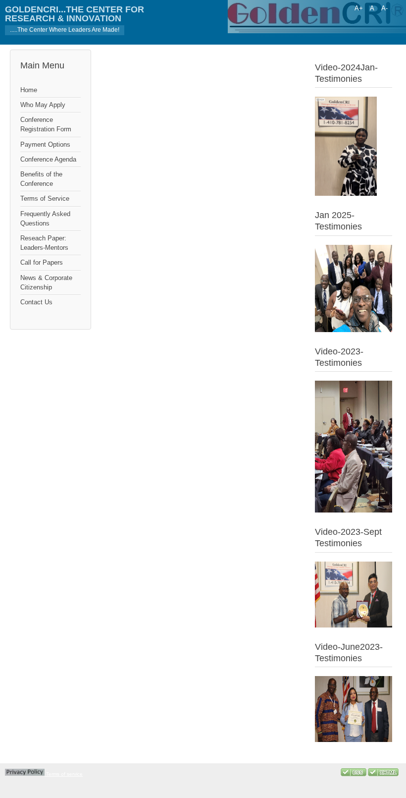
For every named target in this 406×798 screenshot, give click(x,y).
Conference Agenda (48, 159)
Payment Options (45, 144)
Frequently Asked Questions (45, 218)
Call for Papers (41, 262)
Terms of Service (44, 198)
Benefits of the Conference (41, 179)
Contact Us (36, 302)
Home (28, 90)
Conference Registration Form (45, 124)
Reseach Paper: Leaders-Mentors (44, 242)
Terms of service (64, 774)
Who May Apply (42, 105)
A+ (359, 8)
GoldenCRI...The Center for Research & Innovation (74, 13)
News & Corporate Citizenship (46, 282)
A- (384, 8)
